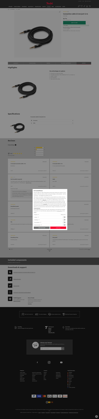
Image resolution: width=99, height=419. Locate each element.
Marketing (36, 219)
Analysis (35, 217)
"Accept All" (45, 203)
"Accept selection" (37, 208)
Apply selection (41, 227)
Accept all (58, 227)
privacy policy (59, 210)
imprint (35, 212)
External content (37, 224)
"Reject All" (44, 199)
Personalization (37, 222)
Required (36, 214)
